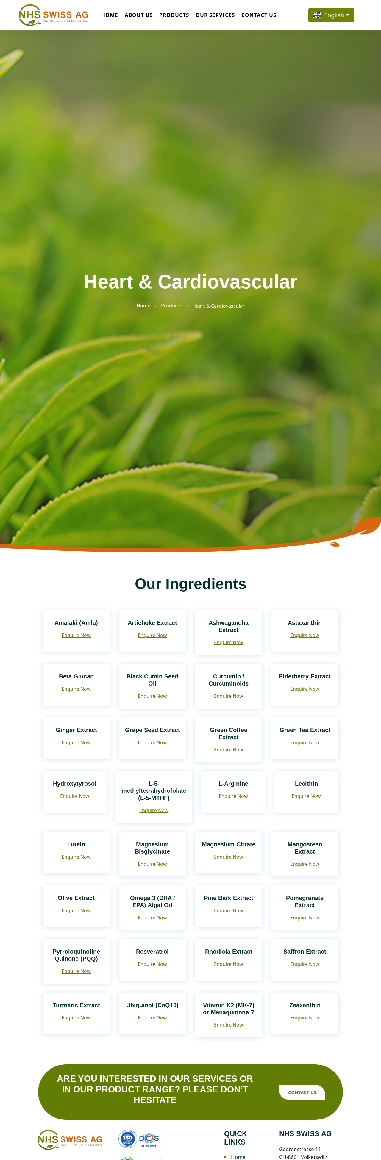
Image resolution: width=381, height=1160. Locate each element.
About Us (139, 15)
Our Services (215, 15)
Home (109, 15)
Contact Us (258, 15)
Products (174, 15)
